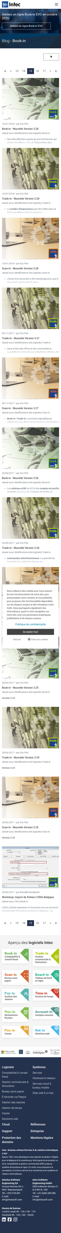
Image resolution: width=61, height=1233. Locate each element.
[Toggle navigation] (56, 4)
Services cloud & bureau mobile (42, 1085)
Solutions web (10, 1118)
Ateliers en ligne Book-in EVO (26, 26)
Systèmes (39, 1067)
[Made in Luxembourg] (28, 1051)
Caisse (6, 1113)
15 (30, 71)
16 (37, 71)
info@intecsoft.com (12, 1199)
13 (16, 71)
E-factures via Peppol (14, 1096)
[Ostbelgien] (40, 1051)
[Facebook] (10, 1220)
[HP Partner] (21, 1051)
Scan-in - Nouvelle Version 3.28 (20, 268)
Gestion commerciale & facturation (15, 1084)
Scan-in (46, 272)
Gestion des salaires (13, 1102)
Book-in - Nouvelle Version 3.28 (20, 128)
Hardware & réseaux (44, 1078)
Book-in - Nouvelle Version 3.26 (20, 478)
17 (44, 71)
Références (38, 1124)
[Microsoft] (8, 1051)
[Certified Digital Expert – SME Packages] (55, 1051)
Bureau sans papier (13, 1091)
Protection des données (11, 1140)
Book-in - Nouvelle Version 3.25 (20, 687)
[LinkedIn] (4, 1220)
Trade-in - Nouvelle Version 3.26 (20, 547)
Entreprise (37, 1131)
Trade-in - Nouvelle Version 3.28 (20, 198)
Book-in (46, 133)
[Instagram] (15, 1220)
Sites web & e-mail (43, 1092)
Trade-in (46, 203)
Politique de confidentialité (30, 624)
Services (37, 1072)
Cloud (6, 1124)
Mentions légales (42, 1137)
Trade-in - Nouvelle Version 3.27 (20, 338)
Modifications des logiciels (28, 133)
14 (23, 71)
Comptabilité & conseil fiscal (15, 1074)
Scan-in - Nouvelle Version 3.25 (20, 827)
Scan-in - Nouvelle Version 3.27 (20, 408)
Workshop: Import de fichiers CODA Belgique (28, 897)
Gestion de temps (12, 1107)
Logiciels (8, 1067)
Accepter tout (30, 631)
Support (7, 1131)
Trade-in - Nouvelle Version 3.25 (20, 757)
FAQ (17, 901)
